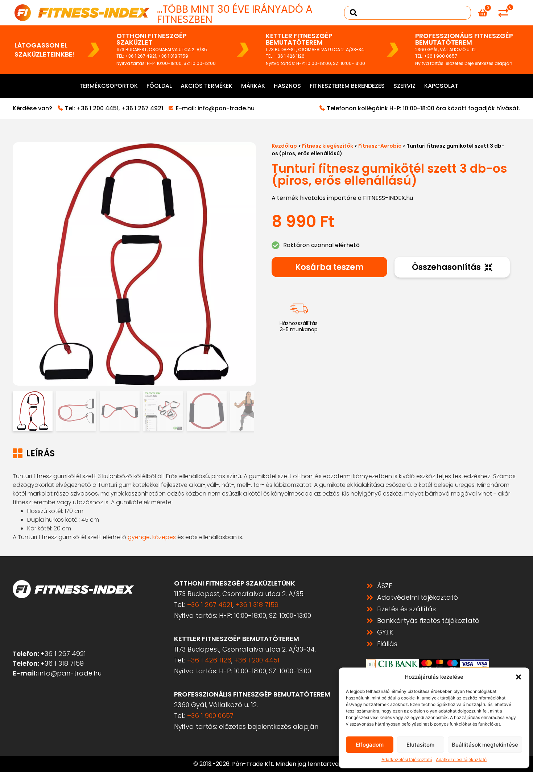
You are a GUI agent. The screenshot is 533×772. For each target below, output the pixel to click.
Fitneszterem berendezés (347, 86)
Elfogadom (370, 744)
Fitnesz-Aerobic (379, 145)
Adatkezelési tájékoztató (406, 759)
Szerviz (404, 86)
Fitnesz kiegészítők (327, 145)
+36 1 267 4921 (140, 56)
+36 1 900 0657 (440, 56)
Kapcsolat (441, 86)
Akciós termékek (206, 86)
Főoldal (159, 86)
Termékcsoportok (108, 86)
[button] (518, 677)
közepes (164, 537)
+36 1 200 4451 (98, 108)
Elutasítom (420, 744)
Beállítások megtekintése (485, 744)
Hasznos (287, 86)
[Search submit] (353, 12)
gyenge (139, 537)
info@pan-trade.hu (226, 108)
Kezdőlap (284, 145)
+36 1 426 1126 (289, 56)
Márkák (253, 86)
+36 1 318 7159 (173, 56)
